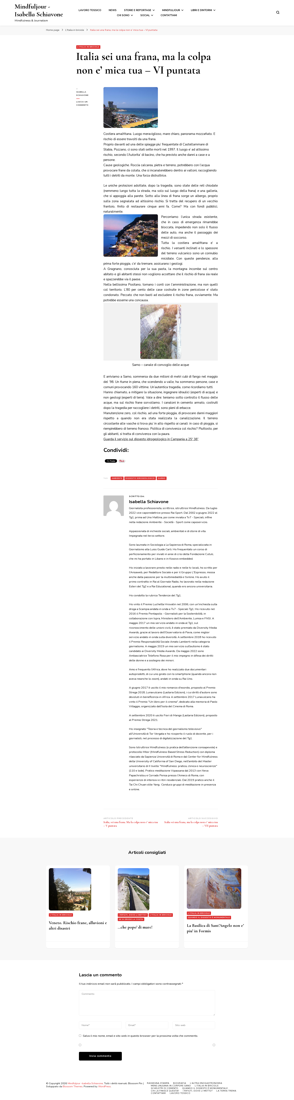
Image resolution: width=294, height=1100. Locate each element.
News (113, 10)
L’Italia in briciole (207, 1085)
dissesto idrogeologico (140, 478)
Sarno (161, 478)
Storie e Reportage (137, 10)
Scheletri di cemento (164, 1088)
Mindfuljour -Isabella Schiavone (39, 10)
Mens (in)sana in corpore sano (171, 1085)
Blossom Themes (73, 1086)
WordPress (104, 1086)
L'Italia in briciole (88, 47)
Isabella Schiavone (82, 93)
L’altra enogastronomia (206, 1083)
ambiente (117, 478)
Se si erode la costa (131, 919)
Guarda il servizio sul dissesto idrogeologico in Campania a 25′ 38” (151, 439)
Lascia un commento (87, 104)
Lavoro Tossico (90, 10)
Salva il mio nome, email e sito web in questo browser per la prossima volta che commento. (140, 1036)
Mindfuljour (171, 10)
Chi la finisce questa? (165, 1090)
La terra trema (226, 1090)
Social (145, 15)
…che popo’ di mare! (135, 927)
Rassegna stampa (158, 1083)
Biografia (179, 1083)
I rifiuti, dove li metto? (133, 915)
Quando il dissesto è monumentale (209, 917)
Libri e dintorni (201, 10)
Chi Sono (123, 15)
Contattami (169, 15)
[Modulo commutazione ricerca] (277, 12)
